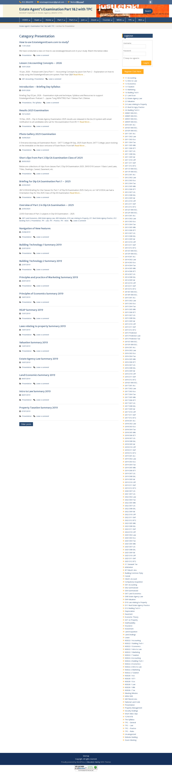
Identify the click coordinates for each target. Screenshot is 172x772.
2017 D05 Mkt (130, 397)
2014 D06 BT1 (130, 271)
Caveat (127, 576)
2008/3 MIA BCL (131, 113)
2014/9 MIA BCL (131, 295)
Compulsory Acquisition (134, 582)
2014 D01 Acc (130, 256)
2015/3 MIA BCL (131, 341)
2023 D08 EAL (130, 526)
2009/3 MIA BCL (131, 119)
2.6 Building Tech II (132, 110)
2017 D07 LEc (130, 403)
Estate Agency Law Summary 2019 (38, 358)
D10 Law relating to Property (77, 218)
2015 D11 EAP (130, 327)
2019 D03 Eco (130, 462)
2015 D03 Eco (130, 303)
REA (140, 20)
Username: (127, 43)
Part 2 (72, 20)
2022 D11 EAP (130, 517)
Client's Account (131, 579)
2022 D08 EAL (130, 508)
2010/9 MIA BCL (131, 131)
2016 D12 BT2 (130, 380)
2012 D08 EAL (130, 195)
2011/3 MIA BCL (131, 169)
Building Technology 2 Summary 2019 (40, 260)
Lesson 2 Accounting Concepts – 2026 (40, 63)
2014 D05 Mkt (130, 268)
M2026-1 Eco (130, 681)
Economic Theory (131, 617)
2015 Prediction (131, 333)
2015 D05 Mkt (130, 309)
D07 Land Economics (29, 218)
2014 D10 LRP (130, 283)
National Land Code (132, 702)
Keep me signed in (132, 58)
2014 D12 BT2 (130, 289)
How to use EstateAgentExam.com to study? (44, 42)
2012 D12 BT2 (130, 207)
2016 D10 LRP (130, 374)
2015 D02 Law (130, 300)
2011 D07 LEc (130, 151)
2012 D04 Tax (130, 183)
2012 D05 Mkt (130, 186)
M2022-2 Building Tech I (134, 661)
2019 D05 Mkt (130, 467)
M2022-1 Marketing (132, 652)
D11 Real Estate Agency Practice (101, 218)
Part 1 (60, 20)
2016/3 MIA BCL (131, 382)
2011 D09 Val (130, 157)
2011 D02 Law (130, 136)
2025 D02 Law (130, 535)
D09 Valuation (61, 218)
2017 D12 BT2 (130, 418)
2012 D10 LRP (130, 201)
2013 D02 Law (130, 218)
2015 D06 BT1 (130, 312)
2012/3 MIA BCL (131, 210)
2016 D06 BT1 (130, 362)
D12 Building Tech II (132, 608)
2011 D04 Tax (130, 142)
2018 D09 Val (130, 444)
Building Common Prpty (134, 573)
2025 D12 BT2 (130, 561)
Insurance (128, 626)
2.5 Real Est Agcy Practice (134, 107)
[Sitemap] (150, 2)
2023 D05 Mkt (130, 523)
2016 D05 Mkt (130, 359)
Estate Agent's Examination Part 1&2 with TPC (55, 9)
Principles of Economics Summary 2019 (41, 293)
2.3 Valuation (130, 101)
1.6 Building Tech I (132, 92)
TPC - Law (45, 221)
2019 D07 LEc (130, 473)
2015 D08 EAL (130, 318)
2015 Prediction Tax (132, 339)
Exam (37, 20)
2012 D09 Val (130, 198)
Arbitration (129, 567)
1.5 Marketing (130, 89)
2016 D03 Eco (130, 353)
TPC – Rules (129, 731)
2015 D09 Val (130, 321)
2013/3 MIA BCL (131, 251)
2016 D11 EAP (130, 377)
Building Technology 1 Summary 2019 (40, 244)
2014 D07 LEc (130, 274)
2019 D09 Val (130, 479)
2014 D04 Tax (130, 265)
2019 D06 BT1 (130, 470)
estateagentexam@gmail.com (52, 2)
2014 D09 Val (130, 280)
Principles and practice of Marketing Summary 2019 (48, 277)
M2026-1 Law (130, 684)
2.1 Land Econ (130, 95)
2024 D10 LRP (130, 532)
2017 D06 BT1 (130, 400)
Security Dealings (131, 711)
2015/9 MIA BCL (131, 344)
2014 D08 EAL (130, 277)
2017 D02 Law (130, 388)
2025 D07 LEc (130, 547)
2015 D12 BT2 (130, 330)
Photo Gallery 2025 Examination (37, 134)
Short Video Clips (131, 714)
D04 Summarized (131, 591)
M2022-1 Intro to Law (133, 649)
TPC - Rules (64, 221)
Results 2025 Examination (34, 110)
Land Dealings (130, 634)
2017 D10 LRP (130, 412)
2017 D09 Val (130, 409)
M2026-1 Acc (130, 675)
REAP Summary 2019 (31, 309)
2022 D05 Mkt (130, 503)
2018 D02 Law (130, 424)
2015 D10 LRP (130, 324)
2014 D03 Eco (130, 262)
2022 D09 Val (130, 511)
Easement (129, 614)
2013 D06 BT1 (130, 230)
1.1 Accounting (130, 78)
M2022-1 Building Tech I (134, 643)
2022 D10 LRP (130, 514)
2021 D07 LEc (130, 494)
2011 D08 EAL (130, 154)
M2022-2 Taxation (132, 673)
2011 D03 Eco (130, 139)
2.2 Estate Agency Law (133, 98)
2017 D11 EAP (130, 415)
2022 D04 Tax (130, 500)
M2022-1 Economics (133, 646)
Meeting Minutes (131, 693)
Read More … (79, 74)
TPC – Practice (130, 728)
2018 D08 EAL (130, 441)
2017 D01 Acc (130, 385)
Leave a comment (42, 55)
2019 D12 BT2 (130, 488)
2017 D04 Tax (130, 394)
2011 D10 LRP (130, 160)
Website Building (131, 737)
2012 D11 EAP (130, 204)
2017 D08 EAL (130, 406)
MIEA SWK (129, 696)
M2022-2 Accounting (133, 658)
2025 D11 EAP (130, 558)
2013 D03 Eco (130, 221)
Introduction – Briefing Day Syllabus (39, 86)
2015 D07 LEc (130, 315)
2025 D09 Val (130, 552)
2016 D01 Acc (130, 347)
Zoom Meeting (130, 740)
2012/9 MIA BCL (131, 213)
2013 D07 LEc (130, 233)
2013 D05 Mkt (130, 227)
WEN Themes (106, 762)
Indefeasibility (130, 623)
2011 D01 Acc (130, 133)
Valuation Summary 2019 (33, 342)
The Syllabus (36, 102)
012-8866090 (27, 2)
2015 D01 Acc (130, 298)
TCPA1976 (129, 717)
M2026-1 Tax (130, 690)
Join (83, 20)
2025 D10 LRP (130, 555)
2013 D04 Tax (130, 224)
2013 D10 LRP (130, 242)
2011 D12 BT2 (130, 166)
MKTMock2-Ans (131, 699)
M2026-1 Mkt (130, 687)
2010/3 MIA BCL (131, 128)
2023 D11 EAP (130, 529)
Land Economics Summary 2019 (37, 375)
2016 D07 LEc (130, 365)
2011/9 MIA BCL (131, 172)
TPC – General (130, 722)
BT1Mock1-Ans (131, 570)
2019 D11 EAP (130, 485)
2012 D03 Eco (130, 180)
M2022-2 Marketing (132, 670)
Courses (106, 20)
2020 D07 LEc (130, 491)
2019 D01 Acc (130, 456)
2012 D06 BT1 (130, 189)
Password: (127, 51)
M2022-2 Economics (133, 664)
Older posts (26, 424)
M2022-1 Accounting (133, 640)
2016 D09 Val (130, 371)
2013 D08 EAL (130, 236)
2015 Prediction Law (132, 336)
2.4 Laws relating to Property (136, 104)
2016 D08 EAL (130, 368)
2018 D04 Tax (130, 429)
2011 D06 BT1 (130, 148)
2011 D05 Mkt (130, 145)
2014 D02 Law (130, 259)
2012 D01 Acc (130, 174)
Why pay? (80, 2)
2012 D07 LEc (130, 192)
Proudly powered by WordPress (73, 762)
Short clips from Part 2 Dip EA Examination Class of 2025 (51, 157)
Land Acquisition (131, 632)
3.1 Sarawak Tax (131, 564)
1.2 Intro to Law (131, 81)
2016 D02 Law (130, 350)
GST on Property (131, 620)
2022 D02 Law (130, 497)
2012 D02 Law (130, 177)
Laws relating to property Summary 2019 (42, 326)
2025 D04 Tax (130, 541)
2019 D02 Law (130, 459)
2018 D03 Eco (130, 426)
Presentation (26, 55)
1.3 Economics (130, 84)
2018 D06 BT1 (130, 435)
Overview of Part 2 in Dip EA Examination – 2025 (46, 205)
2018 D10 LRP (130, 447)
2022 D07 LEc (130, 506)
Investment (129, 629)
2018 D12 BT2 (130, 453)
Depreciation (130, 611)
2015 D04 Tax (130, 306)
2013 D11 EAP (130, 245)
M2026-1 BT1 (130, 678)
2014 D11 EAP (130, 286)
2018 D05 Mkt (130, 432)
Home (48, 20)
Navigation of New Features (35, 228)
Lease (127, 637)
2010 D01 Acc (130, 125)
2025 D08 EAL (130, 549)
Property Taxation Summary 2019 (38, 407)
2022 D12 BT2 (130, 520)
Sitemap (86, 756)
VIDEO (25, 20)
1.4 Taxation (129, 87)
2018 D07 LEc (130, 438)
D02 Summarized (131, 588)
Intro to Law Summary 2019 (35, 391)
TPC (130, 20)
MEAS (119, 20)
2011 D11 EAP (130, 163)
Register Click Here (132, 71)
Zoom (93, 20)
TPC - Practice (55, 221)
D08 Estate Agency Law (46, 218)
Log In (146, 63)
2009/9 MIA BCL (131, 122)
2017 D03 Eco (130, 391)
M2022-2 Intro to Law (133, 667)
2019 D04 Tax (130, 465)
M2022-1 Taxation (132, 655)
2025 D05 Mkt (130, 544)
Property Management (133, 708)
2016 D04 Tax (130, 356)
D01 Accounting (27, 79)
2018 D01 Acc (130, 421)
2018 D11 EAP (130, 450)
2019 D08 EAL (130, 476)
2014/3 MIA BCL (131, 292)
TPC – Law (129, 725)
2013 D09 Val (130, 239)
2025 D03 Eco (130, 538)
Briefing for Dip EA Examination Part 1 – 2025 (45, 181)
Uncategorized (130, 734)
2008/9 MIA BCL (131, 116)
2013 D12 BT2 (130, 248)
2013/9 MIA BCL (131, 254)
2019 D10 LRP (130, 482)
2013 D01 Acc (130, 215)
